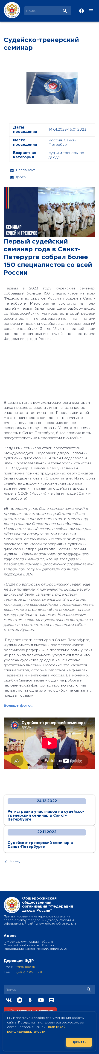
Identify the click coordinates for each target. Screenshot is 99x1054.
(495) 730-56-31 (29, 972)
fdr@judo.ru (25, 967)
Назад (15, 861)
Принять (79, 1042)
